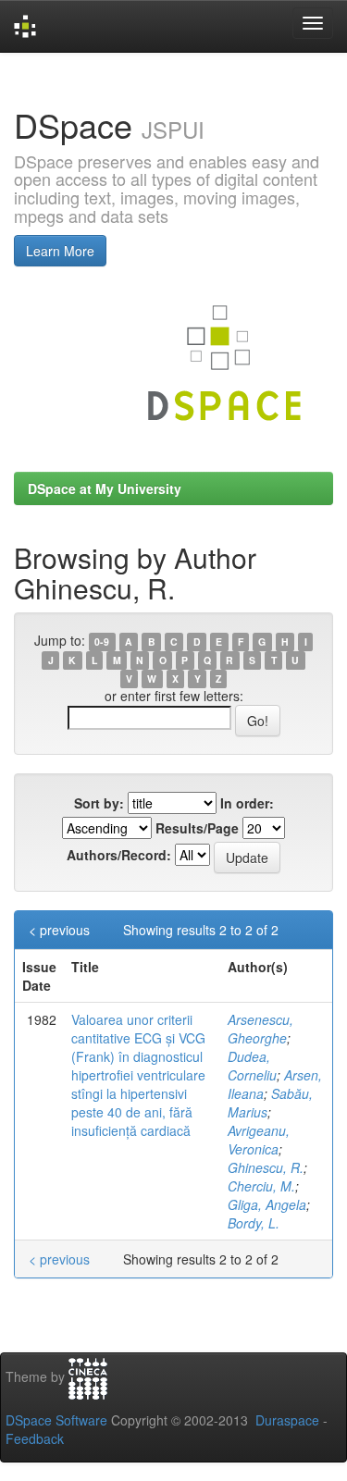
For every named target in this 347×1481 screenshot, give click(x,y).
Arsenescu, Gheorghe (260, 1028)
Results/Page (197, 828)
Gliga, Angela (267, 1204)
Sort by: (99, 803)
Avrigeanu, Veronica (259, 1139)
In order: (247, 803)
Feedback (35, 1438)
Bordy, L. (253, 1223)
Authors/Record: (119, 854)
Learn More (60, 250)
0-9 (101, 641)
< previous (59, 929)
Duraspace (287, 1420)
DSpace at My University (104, 488)
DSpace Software (56, 1420)
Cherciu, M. (261, 1186)
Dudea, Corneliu (252, 1065)
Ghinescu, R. (266, 1167)
